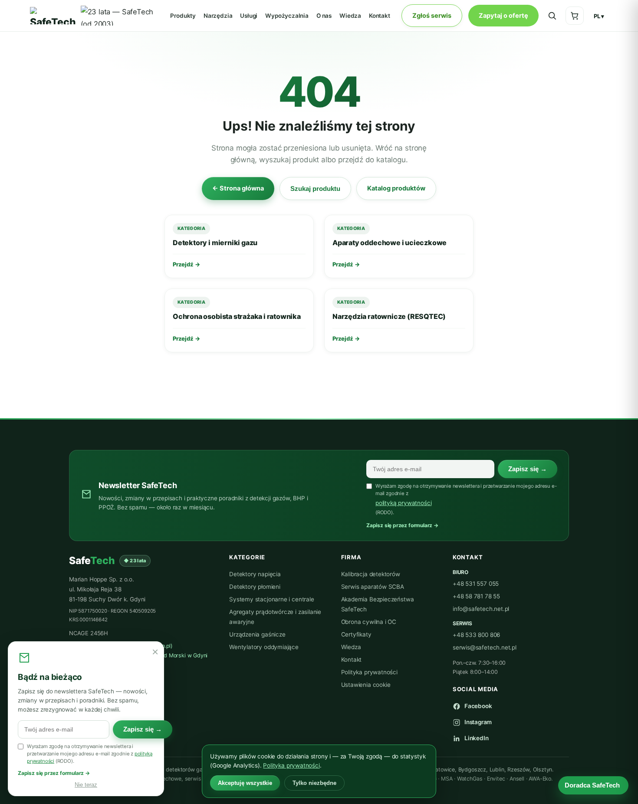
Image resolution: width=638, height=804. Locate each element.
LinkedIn (476, 738)
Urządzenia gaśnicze (257, 634)
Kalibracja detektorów (370, 574)
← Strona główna (238, 188)
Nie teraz (86, 785)
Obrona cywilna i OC (369, 621)
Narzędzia (218, 15)
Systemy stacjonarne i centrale (271, 599)
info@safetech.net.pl (481, 608)
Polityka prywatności (369, 672)
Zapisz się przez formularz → (402, 525)
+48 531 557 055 (476, 583)
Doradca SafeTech (592, 785)
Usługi (248, 15)
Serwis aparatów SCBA (372, 586)
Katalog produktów (396, 188)
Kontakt (379, 15)
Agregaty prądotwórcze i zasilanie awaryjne (275, 616)
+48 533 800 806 (476, 634)
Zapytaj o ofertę (503, 16)
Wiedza (350, 15)
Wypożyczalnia (287, 15)
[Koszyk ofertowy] (575, 16)
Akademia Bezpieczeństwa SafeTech (377, 604)
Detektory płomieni (254, 586)
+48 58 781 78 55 (476, 596)
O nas (324, 15)
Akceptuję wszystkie (245, 783)
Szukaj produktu (315, 188)
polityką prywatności (403, 502)
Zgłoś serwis (431, 16)
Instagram (478, 722)
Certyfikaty (356, 634)
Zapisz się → (527, 469)
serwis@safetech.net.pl (484, 647)
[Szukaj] (552, 15)
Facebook (478, 705)
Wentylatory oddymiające (264, 646)
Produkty (183, 15)
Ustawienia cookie (366, 684)
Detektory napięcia (255, 574)
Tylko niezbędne (314, 783)
